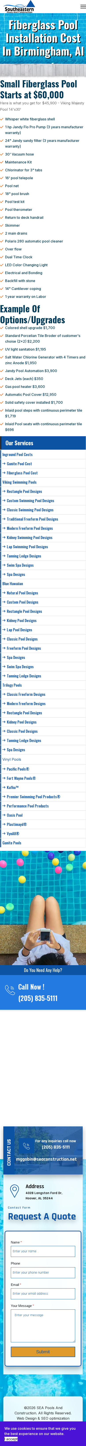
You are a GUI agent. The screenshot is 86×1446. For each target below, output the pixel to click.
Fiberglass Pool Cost (22, 473)
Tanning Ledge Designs (24, 556)
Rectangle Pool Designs (24, 491)
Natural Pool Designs (22, 592)
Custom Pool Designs (22, 602)
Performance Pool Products (28, 806)
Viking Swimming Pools (19, 482)
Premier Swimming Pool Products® (33, 796)
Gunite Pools (11, 842)
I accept (11, 1439)
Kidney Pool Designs (22, 620)
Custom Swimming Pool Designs (30, 500)
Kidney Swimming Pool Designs (29, 537)
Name (16, 1242)
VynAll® (13, 833)
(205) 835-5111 (38, 998)
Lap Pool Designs (19, 629)
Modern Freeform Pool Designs (30, 528)
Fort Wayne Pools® (21, 778)
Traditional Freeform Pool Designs (32, 519)
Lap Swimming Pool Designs (27, 546)
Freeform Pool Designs (24, 648)
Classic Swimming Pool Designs (30, 509)
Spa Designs (16, 574)
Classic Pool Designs (22, 639)
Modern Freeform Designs (26, 703)
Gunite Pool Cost (19, 463)
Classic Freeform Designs (26, 694)
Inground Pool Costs (17, 454)
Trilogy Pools (12, 685)
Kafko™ (13, 787)
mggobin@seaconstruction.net (46, 1159)
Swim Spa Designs (20, 565)
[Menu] (83, 6)
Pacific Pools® (18, 769)
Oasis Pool (14, 815)
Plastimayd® (17, 824)
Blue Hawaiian (12, 583)
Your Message (22, 1306)
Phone (15, 1263)
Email (16, 1285)
